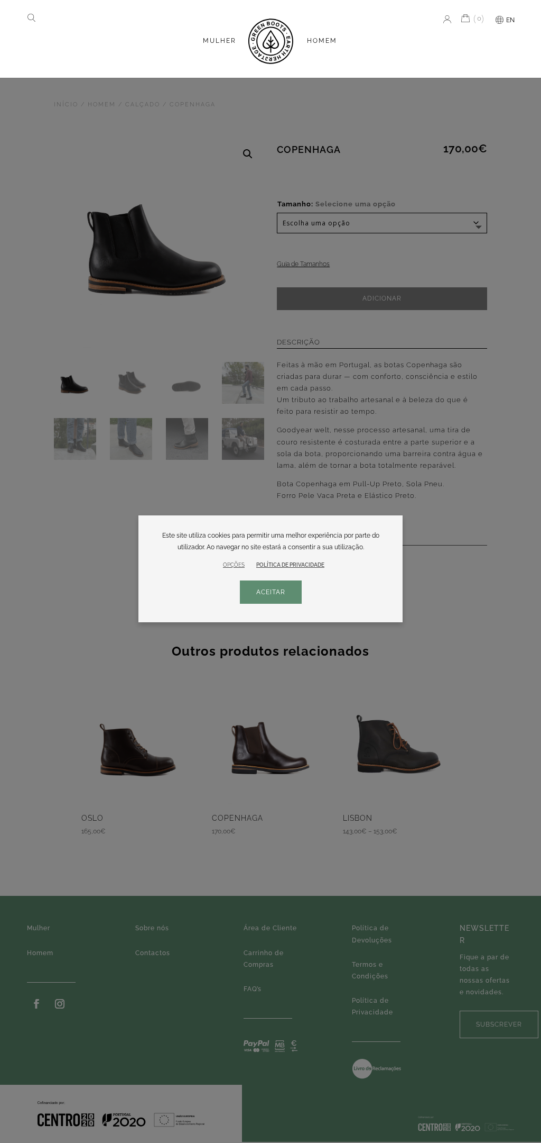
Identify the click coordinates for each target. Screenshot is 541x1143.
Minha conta (445, 19)
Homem (322, 40)
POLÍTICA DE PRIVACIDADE (290, 565)
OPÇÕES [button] (234, 565)
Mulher (219, 40)
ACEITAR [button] (270, 592)
